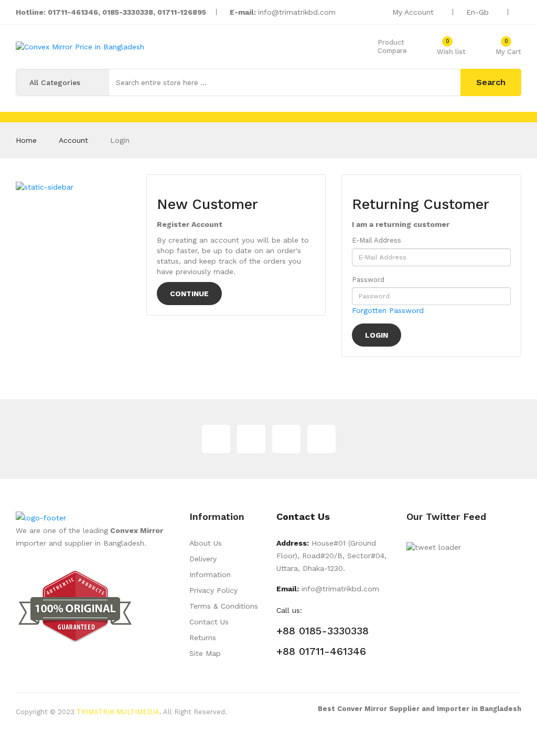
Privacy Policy (213, 590)
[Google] (251, 439)
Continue (189, 293)
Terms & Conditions (223, 606)
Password (368, 280)
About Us (205, 543)
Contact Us (209, 622)
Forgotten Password (388, 310)
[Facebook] (286, 439)
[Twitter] (216, 439)
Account (73, 140)
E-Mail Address (376, 240)
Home (26, 140)
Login (120, 140)
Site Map (205, 653)
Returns (202, 637)
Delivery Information (210, 567)
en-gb (478, 12)
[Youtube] (321, 439)
